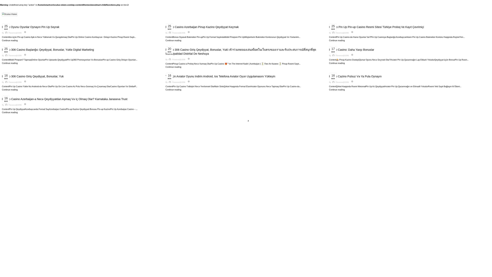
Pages (169, 164)
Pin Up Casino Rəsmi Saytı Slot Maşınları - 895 (22, 23)
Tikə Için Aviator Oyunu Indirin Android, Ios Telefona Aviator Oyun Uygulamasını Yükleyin (220, 76)
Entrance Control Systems (339, 181)
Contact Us (170, 173)
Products (334, 164)
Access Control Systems (339, 186)
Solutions (169, 177)
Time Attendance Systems (339, 168)
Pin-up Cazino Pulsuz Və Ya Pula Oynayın (355, 76)
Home (168, 168)
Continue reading (10, 40)
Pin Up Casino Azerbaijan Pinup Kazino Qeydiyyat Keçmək (202, 27)
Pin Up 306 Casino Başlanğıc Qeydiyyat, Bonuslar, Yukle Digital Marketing (48, 49)
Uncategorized (173, 46)
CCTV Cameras (335, 173)
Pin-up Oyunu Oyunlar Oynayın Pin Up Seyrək (30, 27)
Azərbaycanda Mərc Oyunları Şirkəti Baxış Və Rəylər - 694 (29, 73)
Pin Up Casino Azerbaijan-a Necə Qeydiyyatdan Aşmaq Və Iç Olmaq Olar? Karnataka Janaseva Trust (64, 99)
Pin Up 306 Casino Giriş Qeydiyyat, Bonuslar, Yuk (33, 76)
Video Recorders (336, 177)
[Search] (489, 14)
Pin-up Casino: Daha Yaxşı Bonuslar (351, 49)
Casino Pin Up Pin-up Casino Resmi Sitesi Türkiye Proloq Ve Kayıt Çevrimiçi (376, 27)
